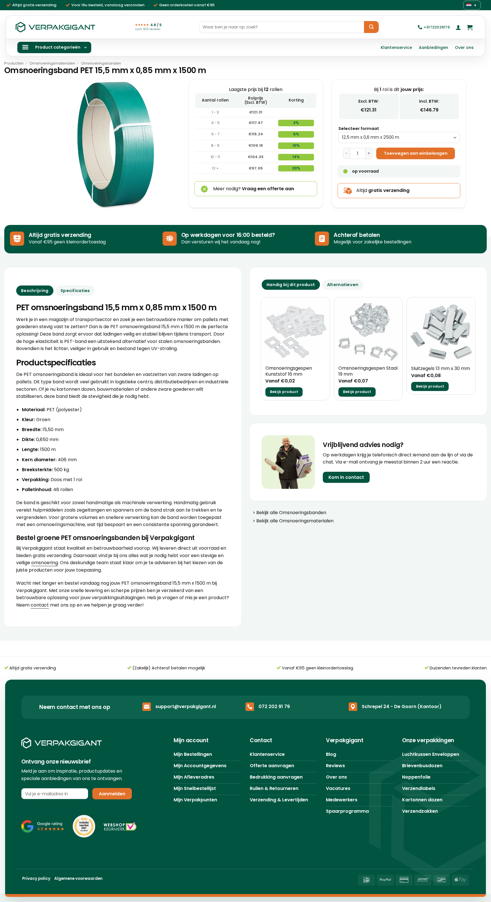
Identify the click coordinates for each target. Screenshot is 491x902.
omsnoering (44, 562)
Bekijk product (284, 391)
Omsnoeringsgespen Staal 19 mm (368, 371)
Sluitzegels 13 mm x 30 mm (440, 369)
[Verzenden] (371, 27)
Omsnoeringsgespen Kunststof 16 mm (288, 371)
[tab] (291, 285)
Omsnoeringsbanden (101, 63)
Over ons (464, 47)
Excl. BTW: (368, 101)
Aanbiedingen (433, 47)
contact (40, 605)
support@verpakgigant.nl (185, 706)
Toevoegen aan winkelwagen (416, 153)
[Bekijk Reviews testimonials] (42, 826)
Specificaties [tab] (75, 290)
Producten (14, 63)
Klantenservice (396, 47)
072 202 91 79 (274, 706)
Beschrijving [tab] (34, 290)
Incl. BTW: (429, 101)
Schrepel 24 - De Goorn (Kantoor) (402, 706)
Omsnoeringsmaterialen (52, 63)
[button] (458, 27)
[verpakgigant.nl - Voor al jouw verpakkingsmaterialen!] (55, 27)
